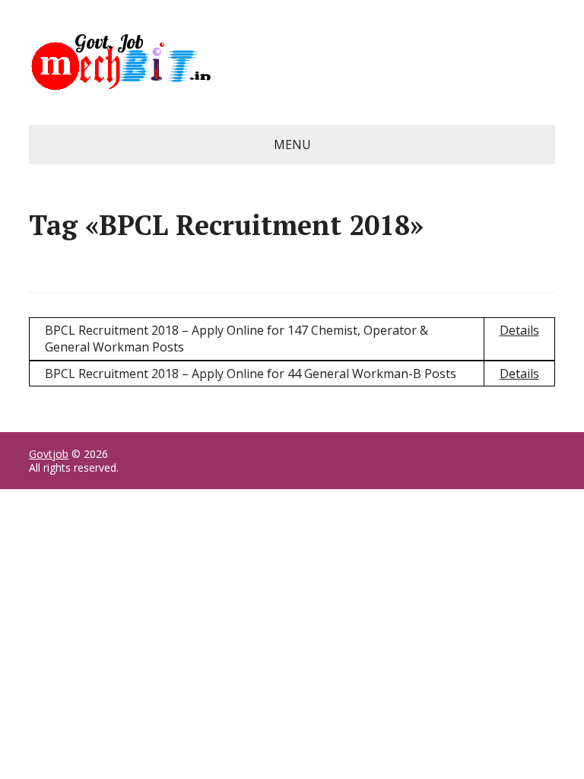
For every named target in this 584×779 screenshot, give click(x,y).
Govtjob (48, 454)
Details (519, 330)
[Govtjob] (291, 62)
